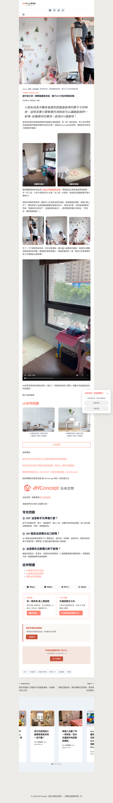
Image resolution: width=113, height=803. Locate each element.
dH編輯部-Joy (41, 742)
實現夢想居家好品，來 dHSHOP (36, 472)
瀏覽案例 (32, 637)
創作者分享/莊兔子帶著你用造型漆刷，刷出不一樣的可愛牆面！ (49, 465)
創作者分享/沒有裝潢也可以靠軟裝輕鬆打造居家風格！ (45, 459)
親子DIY (52, 672)
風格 (37, 93)
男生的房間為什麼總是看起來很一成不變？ (41, 734)
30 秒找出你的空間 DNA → (71, 613)
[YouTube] (63, 10)
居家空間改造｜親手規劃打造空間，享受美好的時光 (76, 687)
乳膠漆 (32, 672)
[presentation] (42, 718)
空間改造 (32, 93)
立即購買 (56, 445)
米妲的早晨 (42, 672)
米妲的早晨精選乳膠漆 (51, 190)
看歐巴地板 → (33, 613)
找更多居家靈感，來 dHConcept (64, 472)
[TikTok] (59, 10)
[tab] (52, 764)
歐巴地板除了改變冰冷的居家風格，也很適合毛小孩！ (37, 687)
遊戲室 (61, 672)
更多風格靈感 (45, 497)
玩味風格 (25, 93)
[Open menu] (24, 14)
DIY (25, 672)
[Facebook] (50, 10)
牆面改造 (96, 403)
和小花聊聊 (56, 659)
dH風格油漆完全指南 (35, 570)
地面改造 (96, 408)
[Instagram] (54, 10)
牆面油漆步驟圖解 (33, 576)
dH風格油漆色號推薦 (35, 573)
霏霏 (69, 672)
